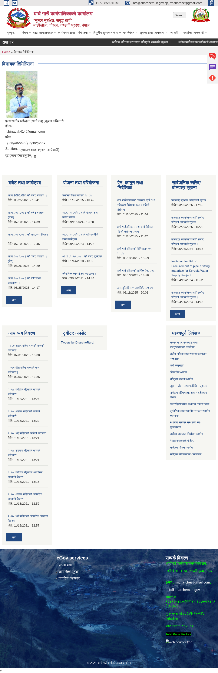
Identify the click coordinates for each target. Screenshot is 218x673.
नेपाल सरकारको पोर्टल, (182, 440)
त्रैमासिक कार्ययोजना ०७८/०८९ (79, 273)
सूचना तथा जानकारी (152, 32)
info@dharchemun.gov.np (185, 590)
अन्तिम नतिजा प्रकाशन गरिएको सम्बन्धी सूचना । (131, 42)
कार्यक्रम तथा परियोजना (73, 32)
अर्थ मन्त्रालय (177, 365)
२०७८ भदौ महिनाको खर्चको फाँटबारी (27, 433)
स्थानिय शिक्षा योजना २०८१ (77, 195)
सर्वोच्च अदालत (178, 434)
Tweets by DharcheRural (77, 342)
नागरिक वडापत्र (69, 578)
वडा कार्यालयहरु (43, 32)
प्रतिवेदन (129, 32)
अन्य (14, 299)
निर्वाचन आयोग (195, 434)
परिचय (24, 32)
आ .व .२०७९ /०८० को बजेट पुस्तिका (82, 256)
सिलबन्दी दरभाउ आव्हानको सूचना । (190, 200)
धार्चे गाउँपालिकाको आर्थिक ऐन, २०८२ (136, 270)
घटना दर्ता (65, 565)
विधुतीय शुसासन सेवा (105, 32)
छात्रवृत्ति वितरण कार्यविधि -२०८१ (135, 288)
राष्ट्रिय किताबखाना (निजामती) (186, 454)
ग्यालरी (174, 32)
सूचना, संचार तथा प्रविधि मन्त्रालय (188, 386)
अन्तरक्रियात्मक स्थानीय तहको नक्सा (190, 404)
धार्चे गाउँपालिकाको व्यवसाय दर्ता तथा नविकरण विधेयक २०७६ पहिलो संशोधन (136, 205)
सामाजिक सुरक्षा (69, 572)
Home (6, 52)
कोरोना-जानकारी (193, 32)
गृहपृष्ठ (11, 32)
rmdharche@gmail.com (192, 582)
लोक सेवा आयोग (178, 372)
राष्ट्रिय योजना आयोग (182, 379)
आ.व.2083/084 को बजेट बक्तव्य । (27, 195)
